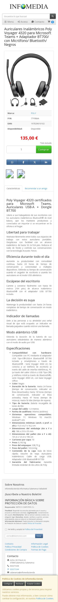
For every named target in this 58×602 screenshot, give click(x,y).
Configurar (8, 584)
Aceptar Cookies (33, 584)
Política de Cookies (44, 598)
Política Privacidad (13, 546)
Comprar (43, 149)
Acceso (24, 21)
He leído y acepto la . (25, 529)
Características (13, 188)
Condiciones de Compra (16, 549)
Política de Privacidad (34, 523)
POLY (33, 113)
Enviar (39, 536)
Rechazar (19, 584)
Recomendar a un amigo (36, 188)
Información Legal (39, 543)
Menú (10, 21)
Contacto (39, 21)
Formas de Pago (38, 549)
